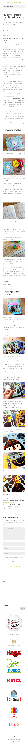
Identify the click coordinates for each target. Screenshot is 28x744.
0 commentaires (13, 24)
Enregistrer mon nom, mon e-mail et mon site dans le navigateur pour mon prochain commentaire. (13, 560)
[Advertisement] (14, 592)
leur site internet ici (10, 502)
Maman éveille (8, 22)
